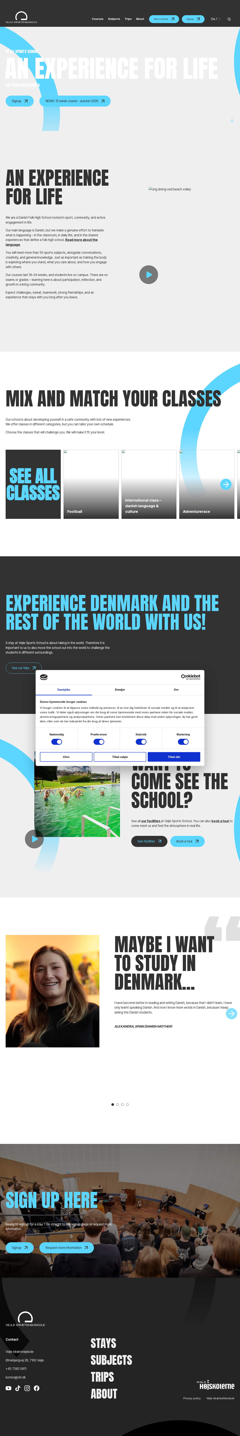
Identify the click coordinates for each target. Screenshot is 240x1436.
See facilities (146, 841)
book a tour (221, 821)
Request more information (64, 1248)
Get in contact (161, 19)
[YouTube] (8, 1393)
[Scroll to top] (230, 1423)
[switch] (99, 742)
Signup (190, 19)
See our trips (20, 668)
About (104, 1393)
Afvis (66, 756)
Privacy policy (192, 1398)
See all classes (33, 484)
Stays (103, 1343)
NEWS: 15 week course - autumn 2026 (72, 101)
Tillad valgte (120, 756)
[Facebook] (36, 1393)
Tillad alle (174, 756)
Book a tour (184, 841)
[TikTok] (18, 1393)
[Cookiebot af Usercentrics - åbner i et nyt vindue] (183, 677)
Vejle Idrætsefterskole (220, 1398)
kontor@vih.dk (16, 1377)
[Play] (148, 274)
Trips (102, 1377)
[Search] (228, 19)
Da (213, 19)
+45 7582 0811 (16, 1369)
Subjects (111, 1360)
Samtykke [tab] (63, 689)
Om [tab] (176, 689)
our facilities (151, 821)
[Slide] (226, 484)
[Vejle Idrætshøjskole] (21, 17)
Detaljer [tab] (120, 689)
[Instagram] (27, 1393)
